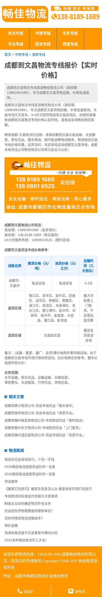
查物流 (80, 591)
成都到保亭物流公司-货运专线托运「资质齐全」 (40, 413)
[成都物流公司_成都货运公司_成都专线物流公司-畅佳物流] (25, 14)
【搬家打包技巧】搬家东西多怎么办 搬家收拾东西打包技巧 (48, 489)
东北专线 (15, 33)
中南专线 (43, 33)
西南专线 (70, 44)
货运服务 (11, 481)
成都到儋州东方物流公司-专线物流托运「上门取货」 (43, 428)
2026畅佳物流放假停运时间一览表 (30, 467)
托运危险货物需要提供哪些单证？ (29, 511)
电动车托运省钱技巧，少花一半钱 (29, 459)
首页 (8, 54)
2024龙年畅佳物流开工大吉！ (27, 540)
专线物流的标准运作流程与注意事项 (31, 496)
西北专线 (43, 44)
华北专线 (15, 44)
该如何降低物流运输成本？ (24, 518)
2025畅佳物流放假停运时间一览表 (30, 474)
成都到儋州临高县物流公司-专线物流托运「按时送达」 (45, 420)
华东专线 (70, 33)
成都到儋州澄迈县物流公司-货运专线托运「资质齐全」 (45, 435)
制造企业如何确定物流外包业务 (28, 503)
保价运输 (11, 525)
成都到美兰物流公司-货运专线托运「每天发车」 (40, 406)
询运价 (28, 591)
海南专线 (38, 54)
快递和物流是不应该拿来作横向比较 (31, 533)
